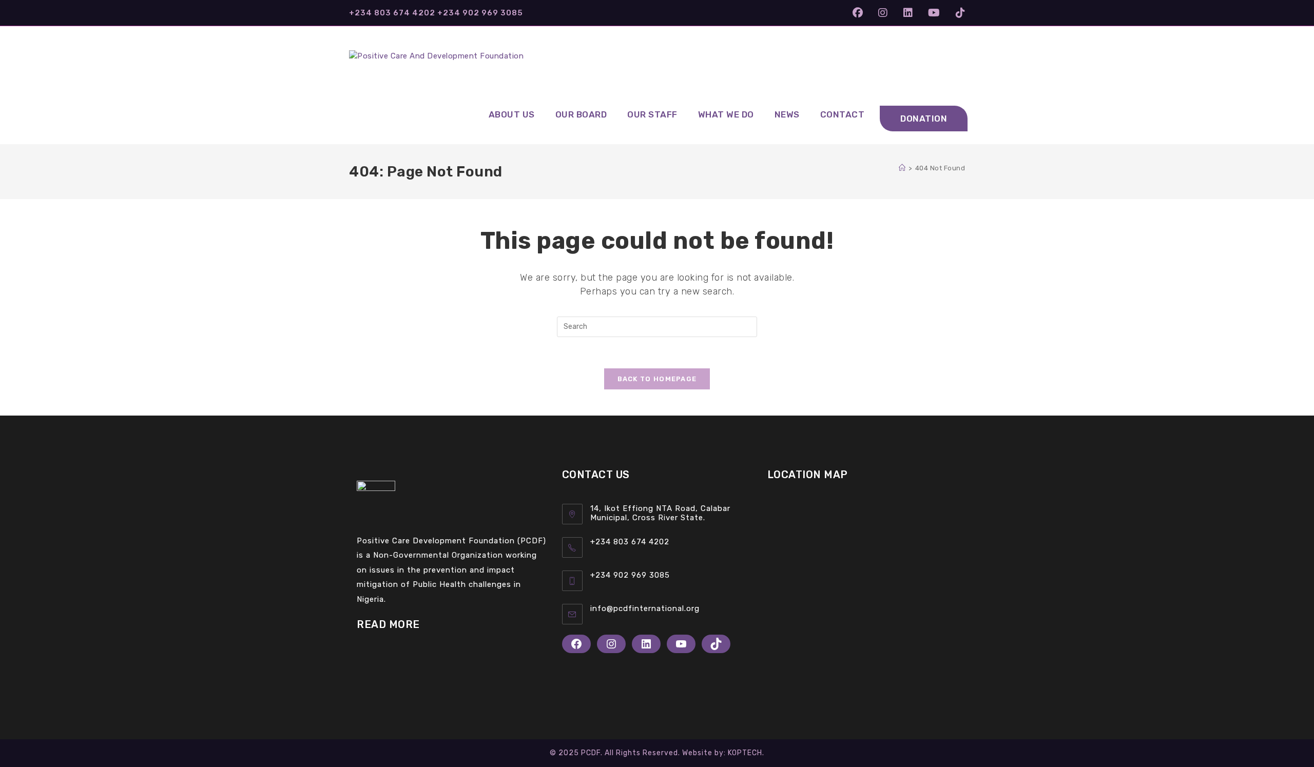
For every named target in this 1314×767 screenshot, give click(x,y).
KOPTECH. (746, 753)
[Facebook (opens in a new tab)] (858, 13)
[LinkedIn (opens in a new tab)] (908, 13)
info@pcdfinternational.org (645, 608)
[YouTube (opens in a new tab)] (934, 13)
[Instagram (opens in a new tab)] (883, 13)
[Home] (902, 168)
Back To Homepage (657, 379)
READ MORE (388, 624)
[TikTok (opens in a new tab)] (956, 13)
